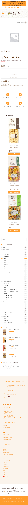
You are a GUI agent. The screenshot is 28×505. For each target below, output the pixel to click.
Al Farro (5, 260)
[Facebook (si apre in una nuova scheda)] (8, 7)
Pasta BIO (6, 320)
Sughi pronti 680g (8, 314)
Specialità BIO (6, 316)
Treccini (5, 299)
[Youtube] (18, 367)
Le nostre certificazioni (8, 454)
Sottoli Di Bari (7, 310)
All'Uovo (6, 266)
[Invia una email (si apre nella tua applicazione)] (21, 7)
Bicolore (6, 268)
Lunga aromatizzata (8, 276)
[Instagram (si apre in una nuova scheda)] (11, 7)
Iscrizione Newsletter (9, 416)
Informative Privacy (8, 411)
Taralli (5, 287)
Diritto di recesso (8, 413)
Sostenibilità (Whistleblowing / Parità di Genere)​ (12, 418)
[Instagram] (8, 367)
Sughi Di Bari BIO (8, 322)
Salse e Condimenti (7, 301)
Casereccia (15, 145)
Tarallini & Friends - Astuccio (10, 289)
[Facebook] (4, 367)
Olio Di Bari (6, 254)
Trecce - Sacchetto (8, 295)
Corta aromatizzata (8, 272)
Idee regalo (6, 249)
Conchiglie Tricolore (14, 224)
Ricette (4, 470)
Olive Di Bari (6, 306)
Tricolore (15, 222)
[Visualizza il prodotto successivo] (25, 22)
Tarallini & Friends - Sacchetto (11, 291)
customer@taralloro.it (11, 394)
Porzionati (6, 285)
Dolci (4, 247)
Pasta (8, 66)
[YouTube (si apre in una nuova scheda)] (18, 7)
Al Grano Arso (7, 262)
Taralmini (6, 293)
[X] (3, 404)
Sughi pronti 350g (8, 312)
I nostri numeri (6, 452)
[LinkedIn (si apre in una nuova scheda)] (14, 7)
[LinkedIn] (13, 367)
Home (4, 447)
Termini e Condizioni (9, 415)
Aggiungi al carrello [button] (14, 153)
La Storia (5, 450)
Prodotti (4, 457)
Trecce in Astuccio (8, 297)
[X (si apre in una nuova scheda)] (6, 7)
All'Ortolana (15, 183)
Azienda (4, 449)
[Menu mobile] (26, 13)
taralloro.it (9, 398)
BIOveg (5, 318)
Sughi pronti (5, 462)
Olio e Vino (5, 252)
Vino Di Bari (6, 256)
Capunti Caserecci (14, 147)
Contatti (4, 472)
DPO (5, 409)
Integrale (6, 274)
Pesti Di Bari (6, 308)
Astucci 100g (7, 283)
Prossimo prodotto (20, 22)
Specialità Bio (6, 466)
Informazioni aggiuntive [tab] (14, 77)
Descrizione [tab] (14, 74)
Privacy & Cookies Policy (9, 412)
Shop (4, 474)
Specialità (5, 464)
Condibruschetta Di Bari (9, 304)
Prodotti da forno (7, 281)
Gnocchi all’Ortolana (14, 185)
